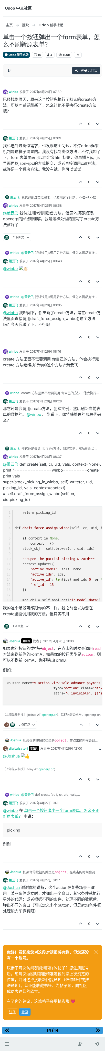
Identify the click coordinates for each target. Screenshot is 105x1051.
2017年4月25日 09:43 (46, 261)
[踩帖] (98, 124)
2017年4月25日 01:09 (45, 138)
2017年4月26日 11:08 (58, 641)
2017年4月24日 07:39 (46, 92)
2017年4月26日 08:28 (46, 401)
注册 (12, 1012)
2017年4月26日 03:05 (46, 305)
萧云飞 (13, 138)
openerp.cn (49, 715)
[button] (7, 1044)
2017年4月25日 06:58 (46, 205)
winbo (13, 92)
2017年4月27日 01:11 (44, 803)
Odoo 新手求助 (18, 55)
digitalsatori (18, 748)
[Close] (96, 952)
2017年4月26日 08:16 (45, 351)
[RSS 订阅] (78, 54)
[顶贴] (80, 124)
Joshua (14, 641)
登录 (24, 1012)
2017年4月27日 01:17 (45, 880)
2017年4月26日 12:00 (66, 748)
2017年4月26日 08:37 (46, 457)
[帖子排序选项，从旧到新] (9, 70)
